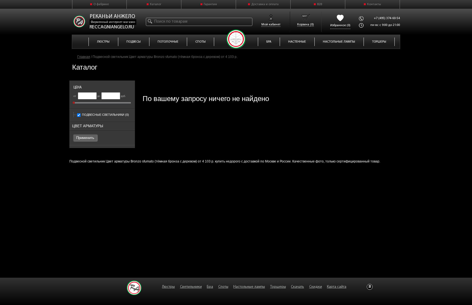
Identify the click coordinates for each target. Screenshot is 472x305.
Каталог (155, 4)
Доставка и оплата (265, 4)
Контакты (374, 4)
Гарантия (210, 4)
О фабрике (101, 4)
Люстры (168, 287)
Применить (85, 138)
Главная (83, 57)
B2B (319, 4)
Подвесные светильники (105, 114)
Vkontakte (370, 287)
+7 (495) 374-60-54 (387, 18)
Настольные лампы (249, 287)
